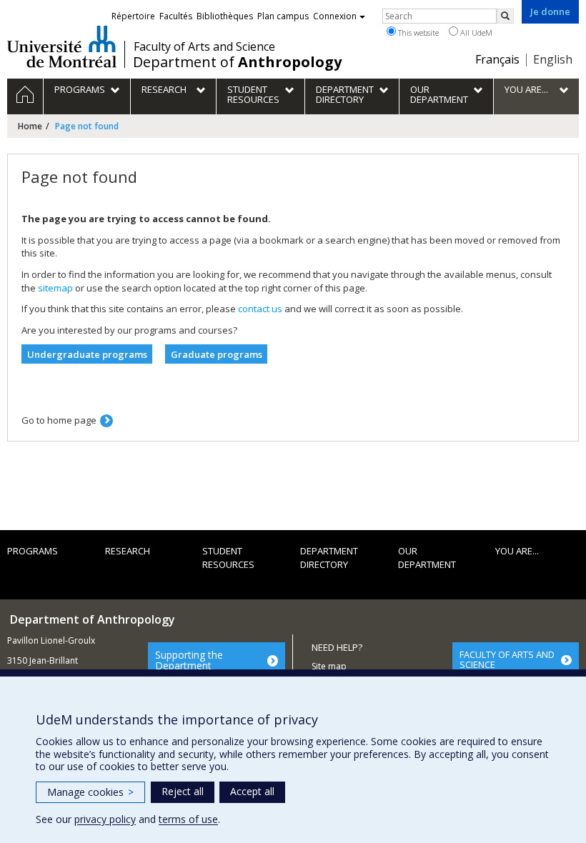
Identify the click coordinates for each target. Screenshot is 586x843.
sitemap (55, 287)
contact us (260, 308)
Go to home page (58, 420)
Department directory (329, 557)
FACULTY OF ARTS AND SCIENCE (507, 659)
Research (127, 550)
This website (417, 32)
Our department (427, 557)
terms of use (188, 819)
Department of (237, 62)
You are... (517, 550)
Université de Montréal (61, 46)
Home (30, 126)
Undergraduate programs (87, 354)
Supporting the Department (189, 660)
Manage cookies (90, 792)
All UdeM (475, 32)
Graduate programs (216, 354)
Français (497, 59)
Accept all (252, 791)
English (552, 59)
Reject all (183, 791)
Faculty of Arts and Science (204, 46)
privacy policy (105, 819)
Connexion (335, 16)
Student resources (228, 557)
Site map (329, 666)
